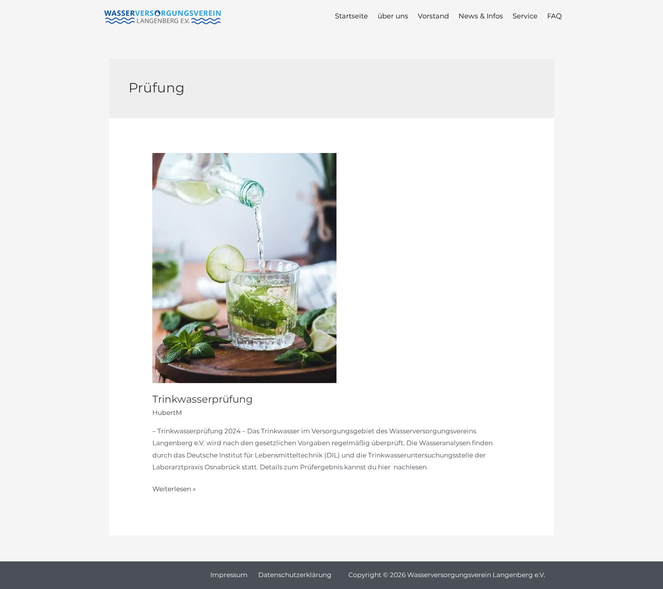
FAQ (554, 18)
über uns (393, 18)
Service (525, 18)
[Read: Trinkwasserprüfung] (244, 267)
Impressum (228, 575)
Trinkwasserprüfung (202, 399)
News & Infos (480, 18)
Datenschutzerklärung (295, 575)
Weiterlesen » (174, 488)
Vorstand (433, 18)
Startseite (351, 18)
